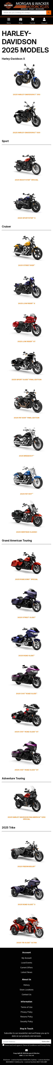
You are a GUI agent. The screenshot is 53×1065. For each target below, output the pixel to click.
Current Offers (26, 967)
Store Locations (26, 989)
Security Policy (26, 1021)
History (26, 985)
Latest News (26, 972)
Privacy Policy (26, 1012)
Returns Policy (26, 1016)
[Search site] (48, 12)
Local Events (26, 962)
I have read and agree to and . (27, 1045)
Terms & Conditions (30, 1045)
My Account (27, 958)
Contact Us (26, 994)
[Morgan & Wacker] (26, 5)
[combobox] (24, 12)
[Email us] (26, 1050)
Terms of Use (26, 1007)
